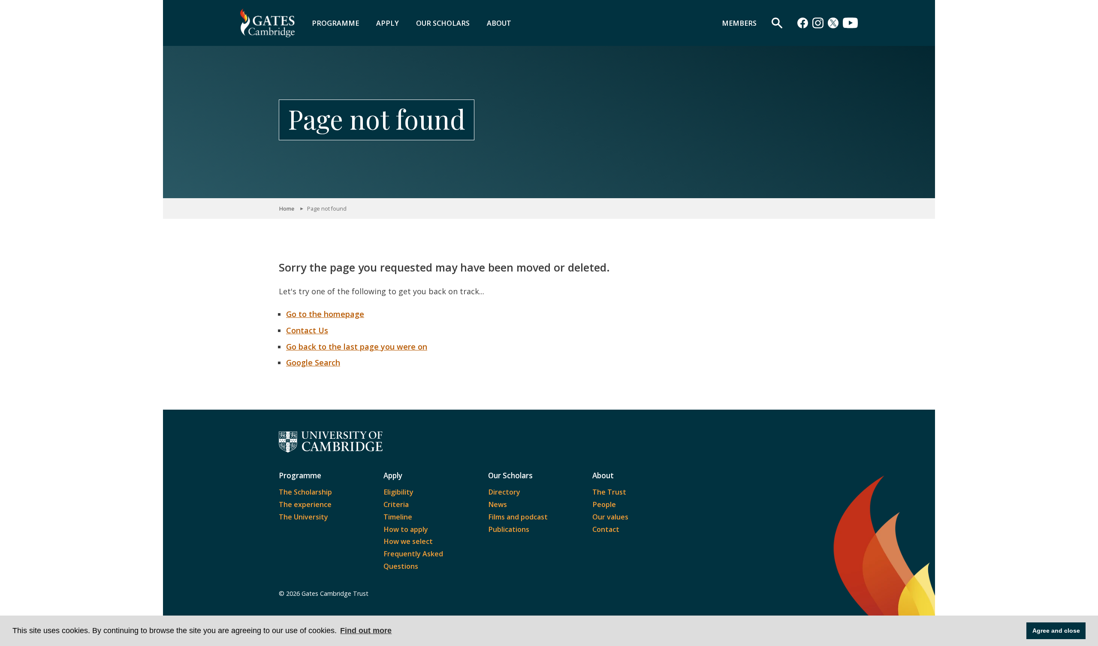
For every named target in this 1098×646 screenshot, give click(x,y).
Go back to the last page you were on (356, 346)
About (499, 23)
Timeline (397, 517)
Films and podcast (518, 517)
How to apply (405, 529)
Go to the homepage (325, 314)
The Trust (609, 492)
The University (303, 517)
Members (739, 23)
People (604, 504)
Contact (605, 529)
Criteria (396, 504)
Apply (387, 23)
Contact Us (307, 330)
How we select (408, 541)
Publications (508, 529)
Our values (610, 517)
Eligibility (398, 492)
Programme (335, 23)
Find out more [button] (366, 630)
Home (286, 208)
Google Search (313, 362)
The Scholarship (305, 492)
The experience (305, 504)
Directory (504, 492)
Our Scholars (443, 23)
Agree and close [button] (1056, 630)
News (497, 504)
